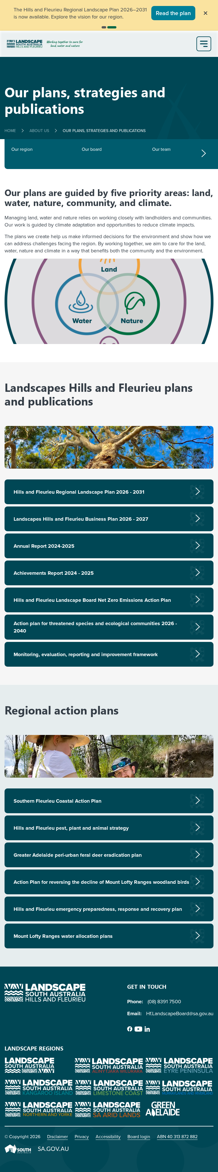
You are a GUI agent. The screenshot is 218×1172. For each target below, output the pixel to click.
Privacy (82, 1136)
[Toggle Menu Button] (203, 43)
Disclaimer (57, 1136)
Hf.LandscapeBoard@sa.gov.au (179, 1013)
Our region (22, 149)
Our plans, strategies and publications (104, 130)
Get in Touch (146, 986)
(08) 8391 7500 (164, 1001)
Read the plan (173, 13)
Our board (92, 149)
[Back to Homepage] (100, 43)
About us (39, 130)
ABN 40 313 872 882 (177, 1136)
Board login (138, 1136)
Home (10, 130)
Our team (161, 149)
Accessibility (108, 1136)
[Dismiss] (205, 13)
